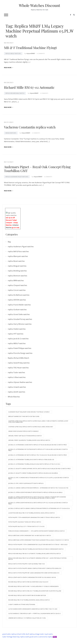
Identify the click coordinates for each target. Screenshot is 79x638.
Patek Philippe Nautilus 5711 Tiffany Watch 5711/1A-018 (26, 526)
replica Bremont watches (17, 276)
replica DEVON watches (17, 300)
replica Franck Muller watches (19, 305)
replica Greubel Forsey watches (20, 319)
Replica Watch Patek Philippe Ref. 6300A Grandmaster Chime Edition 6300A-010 (33, 573)
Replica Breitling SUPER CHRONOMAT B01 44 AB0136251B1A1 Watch (29, 535)
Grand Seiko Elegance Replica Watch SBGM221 (23, 431)
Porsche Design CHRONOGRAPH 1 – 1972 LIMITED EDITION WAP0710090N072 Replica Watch (36, 531)
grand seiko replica (9, 634)
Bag (9, 242)
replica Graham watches (17, 309)
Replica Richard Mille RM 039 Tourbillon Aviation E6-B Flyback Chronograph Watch (35, 549)
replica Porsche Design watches (20, 353)
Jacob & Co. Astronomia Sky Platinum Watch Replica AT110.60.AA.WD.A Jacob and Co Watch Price (38, 449)
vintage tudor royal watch (43, 634)
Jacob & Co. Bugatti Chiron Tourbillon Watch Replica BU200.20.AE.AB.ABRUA (33, 473)
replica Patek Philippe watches (19, 348)
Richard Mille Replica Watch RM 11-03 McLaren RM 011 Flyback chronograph (33, 586)
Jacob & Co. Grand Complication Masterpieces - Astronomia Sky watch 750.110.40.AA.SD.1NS (38, 488)
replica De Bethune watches (18, 295)
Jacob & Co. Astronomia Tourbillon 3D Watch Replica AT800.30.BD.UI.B (31, 459)
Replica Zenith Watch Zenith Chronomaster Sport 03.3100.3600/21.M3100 (32, 577)
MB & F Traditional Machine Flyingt (30, 47)
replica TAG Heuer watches (18, 368)
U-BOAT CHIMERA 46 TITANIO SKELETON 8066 (21, 604)
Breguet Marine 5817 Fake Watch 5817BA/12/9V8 (23, 416)
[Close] (19, 209)
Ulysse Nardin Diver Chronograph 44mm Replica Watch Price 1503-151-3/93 (32, 609)
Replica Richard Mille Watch (15, 93)
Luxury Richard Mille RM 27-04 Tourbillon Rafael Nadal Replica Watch (31, 513)
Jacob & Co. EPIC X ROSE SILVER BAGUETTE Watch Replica (26, 483)
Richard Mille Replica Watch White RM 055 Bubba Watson (27, 595)
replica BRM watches (16, 280)
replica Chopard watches (17, 285)
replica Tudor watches (16, 372)
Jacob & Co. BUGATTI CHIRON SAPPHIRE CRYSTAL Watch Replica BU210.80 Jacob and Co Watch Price (39, 468)
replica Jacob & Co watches (18, 338)
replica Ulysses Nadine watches (20, 382)
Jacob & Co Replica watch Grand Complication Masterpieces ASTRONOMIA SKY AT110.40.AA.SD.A (39, 508)
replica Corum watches (17, 290)
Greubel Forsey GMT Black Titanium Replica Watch (25, 436)
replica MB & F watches (13, 53)
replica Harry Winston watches (20, 324)
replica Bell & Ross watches (18, 251)
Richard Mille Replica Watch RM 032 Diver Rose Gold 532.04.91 (28, 582)
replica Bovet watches (16, 261)
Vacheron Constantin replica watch (30, 127)
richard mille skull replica (25, 634)
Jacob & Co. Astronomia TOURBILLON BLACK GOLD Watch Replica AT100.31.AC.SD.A (34, 464)
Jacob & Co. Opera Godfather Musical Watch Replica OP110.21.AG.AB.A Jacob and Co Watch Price (38, 503)
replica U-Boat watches (17, 377)
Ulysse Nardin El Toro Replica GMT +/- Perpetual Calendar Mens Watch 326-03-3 (34, 613)
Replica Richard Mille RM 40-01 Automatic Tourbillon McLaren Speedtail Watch (34, 553)
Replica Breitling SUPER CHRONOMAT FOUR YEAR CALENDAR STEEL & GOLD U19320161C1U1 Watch (38, 540)
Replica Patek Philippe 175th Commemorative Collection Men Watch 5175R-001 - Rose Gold (37, 544)
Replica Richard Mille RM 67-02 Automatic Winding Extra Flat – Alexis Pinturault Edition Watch (37, 558)
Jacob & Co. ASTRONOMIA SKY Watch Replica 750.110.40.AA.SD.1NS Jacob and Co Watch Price (37, 455)
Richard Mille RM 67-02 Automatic (29, 87)
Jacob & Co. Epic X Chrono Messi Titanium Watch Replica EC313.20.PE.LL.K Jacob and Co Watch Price (38, 478)
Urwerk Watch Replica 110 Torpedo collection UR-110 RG (27, 618)
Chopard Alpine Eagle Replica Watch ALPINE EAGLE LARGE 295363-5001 (30, 427)
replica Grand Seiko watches (19, 314)
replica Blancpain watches (18, 256)
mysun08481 (30, 53)
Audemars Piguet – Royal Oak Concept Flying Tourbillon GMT (37, 169)
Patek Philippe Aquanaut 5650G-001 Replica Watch (24, 522)
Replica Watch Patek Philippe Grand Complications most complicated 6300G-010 (34, 568)
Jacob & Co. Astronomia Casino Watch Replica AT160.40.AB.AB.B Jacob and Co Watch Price (37, 445)
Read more (7, 67)
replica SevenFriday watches (19, 363)
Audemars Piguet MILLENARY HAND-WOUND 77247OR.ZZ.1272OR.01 (29, 412)
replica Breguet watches (17, 266)
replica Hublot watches (17, 329)
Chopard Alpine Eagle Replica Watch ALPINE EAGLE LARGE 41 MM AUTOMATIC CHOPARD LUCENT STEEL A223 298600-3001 (38, 421)
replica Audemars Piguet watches (17, 177)
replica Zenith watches (16, 392)
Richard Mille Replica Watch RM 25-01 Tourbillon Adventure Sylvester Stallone (34, 591)
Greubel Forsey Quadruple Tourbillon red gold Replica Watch (29, 440)
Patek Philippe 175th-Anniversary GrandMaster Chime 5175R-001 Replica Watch (34, 517)
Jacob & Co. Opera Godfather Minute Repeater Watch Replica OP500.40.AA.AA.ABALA (35, 492)
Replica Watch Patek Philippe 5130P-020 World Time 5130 (26, 564)
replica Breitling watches (17, 271)
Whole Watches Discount (39, 5)
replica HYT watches (15, 334)
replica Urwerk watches (17, 387)
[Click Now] (13, 214)
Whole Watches (11, 133)
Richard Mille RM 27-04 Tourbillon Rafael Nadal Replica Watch (29, 600)
